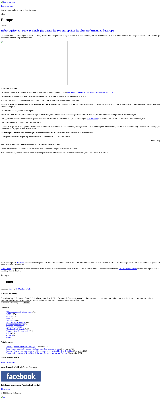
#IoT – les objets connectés (16, 323)
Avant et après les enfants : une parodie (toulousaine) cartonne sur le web (33, 349)
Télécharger (5, 389)
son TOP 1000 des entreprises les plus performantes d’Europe (90, 92)
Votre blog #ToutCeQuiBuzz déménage (20, 347)
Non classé (10, 335)
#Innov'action (11, 320)
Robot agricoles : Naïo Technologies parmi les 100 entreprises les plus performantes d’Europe (57, 30)
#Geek (8, 318)
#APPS (8, 314)
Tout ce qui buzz (7, 6)
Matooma (21, 263)
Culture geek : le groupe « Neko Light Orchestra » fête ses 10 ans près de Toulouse (36, 353)
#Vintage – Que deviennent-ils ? (18, 331)
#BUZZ (9, 316)
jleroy (11, 289)
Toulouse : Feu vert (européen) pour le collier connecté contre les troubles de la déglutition (39, 351)
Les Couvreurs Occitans (128, 269)
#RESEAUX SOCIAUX (15, 329)
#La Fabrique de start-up (15, 325)
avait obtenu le (92, 119)
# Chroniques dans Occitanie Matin (19, 312)
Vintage (8, 337)
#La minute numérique (14, 327)
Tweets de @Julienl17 (9, 362)
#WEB (8, 333)
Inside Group (6, 269)
